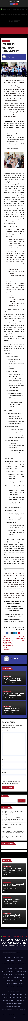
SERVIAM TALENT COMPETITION (18, 1000)
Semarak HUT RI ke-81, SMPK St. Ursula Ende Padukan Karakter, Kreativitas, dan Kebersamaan (12, 813)
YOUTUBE (14, 1017)
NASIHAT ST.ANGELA (21, 977)
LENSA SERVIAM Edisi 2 (20, 974)
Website (4, 772)
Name (4, 759)
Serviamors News (7, 676)
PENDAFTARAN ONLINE (10, 986)
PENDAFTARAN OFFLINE (18, 983)
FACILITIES (23, 963)
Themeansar (13, 953)
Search (4, 796)
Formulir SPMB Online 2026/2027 (11, 968)
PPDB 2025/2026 (5, 989)
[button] (13, 30)
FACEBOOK (17, 963)
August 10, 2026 (8, 903)
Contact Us (18, 960)
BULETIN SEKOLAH (11, 960)
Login (15, 977)
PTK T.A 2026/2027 (16, 991)
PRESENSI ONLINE (14, 989)
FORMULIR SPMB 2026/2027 (14, 966)
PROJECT (10, 991)
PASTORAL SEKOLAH (18, 980)
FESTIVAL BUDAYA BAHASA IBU (19, 638)
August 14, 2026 (8, 888)
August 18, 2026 (8, 872)
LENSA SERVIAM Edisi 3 (7, 977)
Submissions (18, 1014)
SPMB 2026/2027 (10, 1012)
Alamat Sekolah (17, 957)
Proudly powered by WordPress (9, 952)
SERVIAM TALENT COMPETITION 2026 (10, 1009)
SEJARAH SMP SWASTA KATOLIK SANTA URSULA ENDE (14, 994)
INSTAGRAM (23, 971)
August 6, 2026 (8, 919)
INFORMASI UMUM (6, 971)
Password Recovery (9, 980)
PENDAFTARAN (8, 983)
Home (6, 957)
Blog (22, 957)
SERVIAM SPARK (6, 1000)
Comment (5, 730)
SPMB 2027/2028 (18, 1012)
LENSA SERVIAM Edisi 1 (8, 974)
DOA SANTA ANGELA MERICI (8, 963)
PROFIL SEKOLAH (22, 989)
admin (10, 56)
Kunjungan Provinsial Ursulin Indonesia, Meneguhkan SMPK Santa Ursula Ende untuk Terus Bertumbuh (13, 826)
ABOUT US (10, 957)
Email (4, 766)
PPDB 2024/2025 (19, 986)
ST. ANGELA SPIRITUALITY (8, 1014)
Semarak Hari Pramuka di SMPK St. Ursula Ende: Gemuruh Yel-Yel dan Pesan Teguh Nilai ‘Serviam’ (13, 819)
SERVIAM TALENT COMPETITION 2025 (14, 1006)
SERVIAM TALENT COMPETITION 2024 (14, 1003)
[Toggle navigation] (25, 30)
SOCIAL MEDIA (23, 1009)
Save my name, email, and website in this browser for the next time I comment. (12, 782)
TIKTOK (23, 1014)
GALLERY (21, 968)
